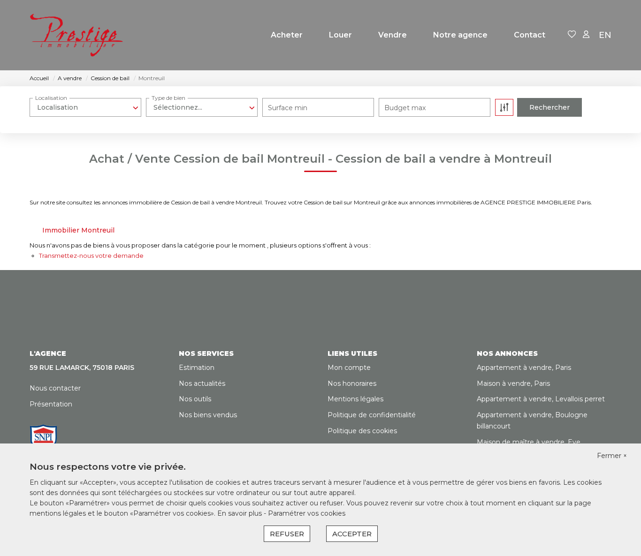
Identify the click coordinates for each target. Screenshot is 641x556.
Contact (529, 34)
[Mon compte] (586, 35)
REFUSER (287, 533)
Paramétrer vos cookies (306, 513)
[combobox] (85, 107)
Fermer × (612, 455)
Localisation (51, 97)
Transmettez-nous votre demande (91, 255)
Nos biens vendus (208, 415)
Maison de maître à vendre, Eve (528, 442)
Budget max (405, 108)
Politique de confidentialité (372, 415)
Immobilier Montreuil (78, 230)
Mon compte (349, 367)
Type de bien (168, 97)
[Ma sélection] (572, 35)
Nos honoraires (352, 383)
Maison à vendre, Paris (513, 383)
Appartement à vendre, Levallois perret (541, 399)
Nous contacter (55, 388)
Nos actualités (202, 383)
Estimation (196, 367)
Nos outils (195, 399)
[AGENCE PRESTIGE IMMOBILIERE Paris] (76, 35)
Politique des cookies (362, 431)
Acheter (287, 34)
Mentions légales (355, 399)
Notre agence (460, 34)
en (605, 35)
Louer (340, 34)
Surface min (287, 108)
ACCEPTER (352, 533)
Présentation (51, 404)
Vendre (392, 34)
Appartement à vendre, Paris (524, 367)
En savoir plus (240, 513)
